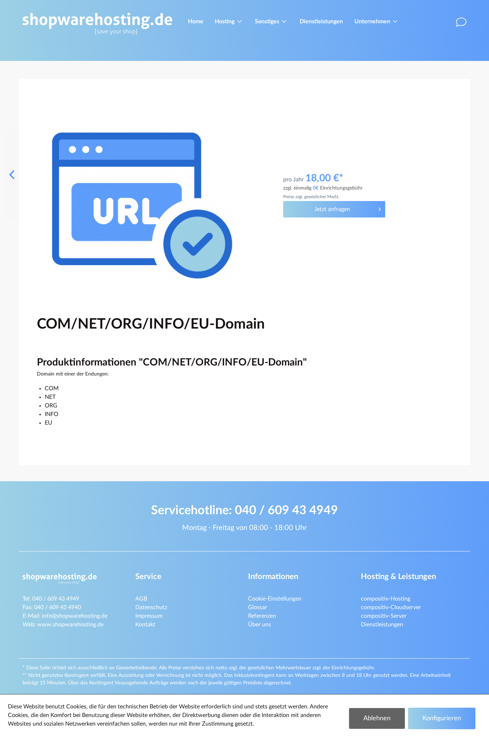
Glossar (257, 607)
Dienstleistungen (382, 624)
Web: (63, 624)
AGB (141, 599)
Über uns (259, 624)
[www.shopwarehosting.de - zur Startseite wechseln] (97, 24)
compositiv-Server (384, 616)
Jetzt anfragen (332, 209)
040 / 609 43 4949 (286, 511)
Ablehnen (377, 718)
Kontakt (145, 624)
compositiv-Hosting (385, 599)
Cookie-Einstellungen (274, 599)
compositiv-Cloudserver (391, 607)
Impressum (149, 616)
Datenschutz (151, 607)
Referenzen (262, 616)
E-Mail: (65, 616)
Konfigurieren (441, 718)
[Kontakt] (462, 24)
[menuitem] (195, 20)
